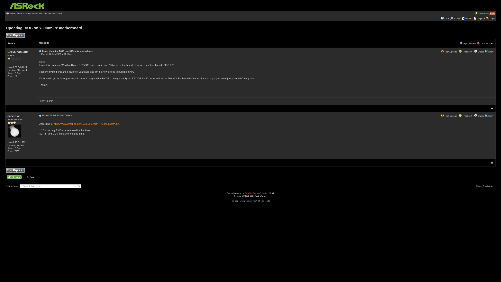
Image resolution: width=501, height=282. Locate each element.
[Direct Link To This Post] (40, 51)
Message (44, 43)
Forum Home (16, 13)
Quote (481, 52)
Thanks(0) (467, 52)
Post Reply (13, 35)
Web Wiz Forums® (253, 193)
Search (457, 18)
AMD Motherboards (53, 13)
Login (492, 18)
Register (481, 18)
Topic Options (487, 43)
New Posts (483, 13)
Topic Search (469, 43)
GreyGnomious (18, 51)
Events (468, 18)
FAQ (446, 18)
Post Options (450, 52)
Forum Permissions (485, 186)
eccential (13, 116)
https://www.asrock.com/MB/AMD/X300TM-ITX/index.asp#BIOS (87, 124)
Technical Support (33, 13)
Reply (491, 52)
